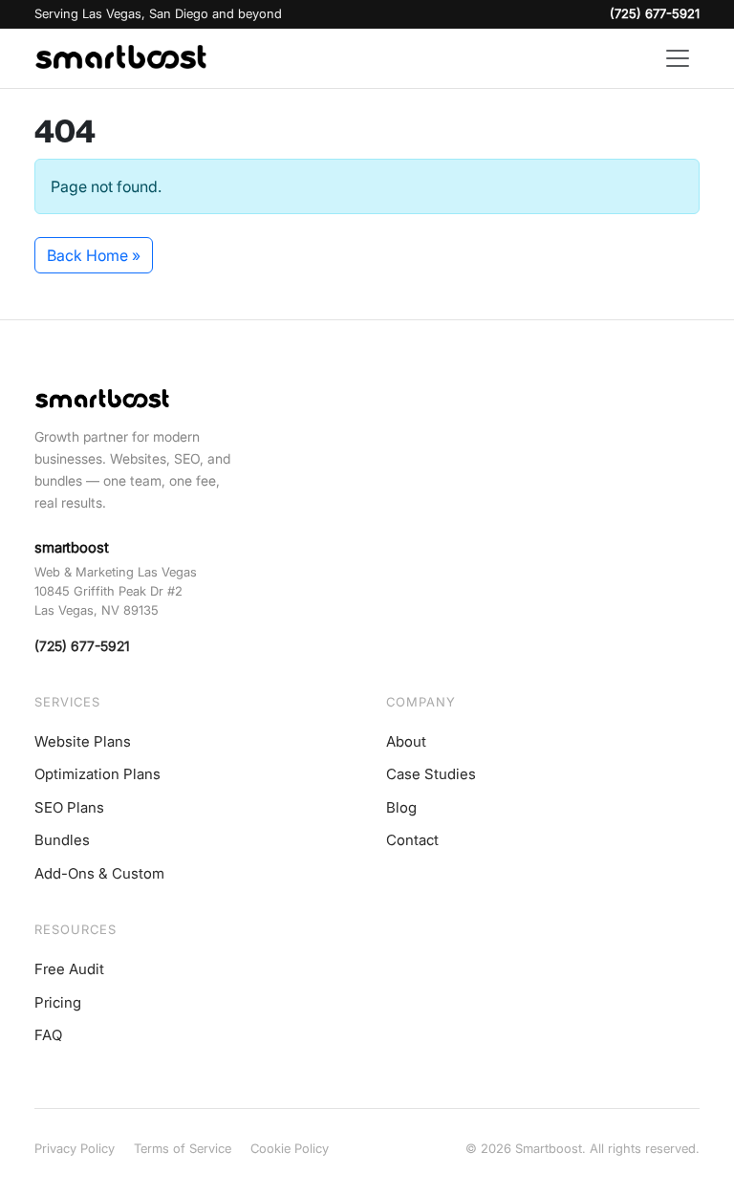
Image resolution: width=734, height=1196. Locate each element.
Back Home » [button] (93, 255)
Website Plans (82, 741)
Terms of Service (182, 1148)
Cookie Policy (289, 1148)
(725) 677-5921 (655, 13)
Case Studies (431, 774)
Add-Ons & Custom (99, 873)
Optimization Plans (97, 774)
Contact (412, 840)
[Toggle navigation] (678, 58)
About (406, 741)
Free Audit (69, 969)
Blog (401, 807)
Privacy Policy (74, 1148)
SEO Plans (69, 807)
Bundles (62, 840)
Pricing (57, 1002)
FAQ (48, 1035)
